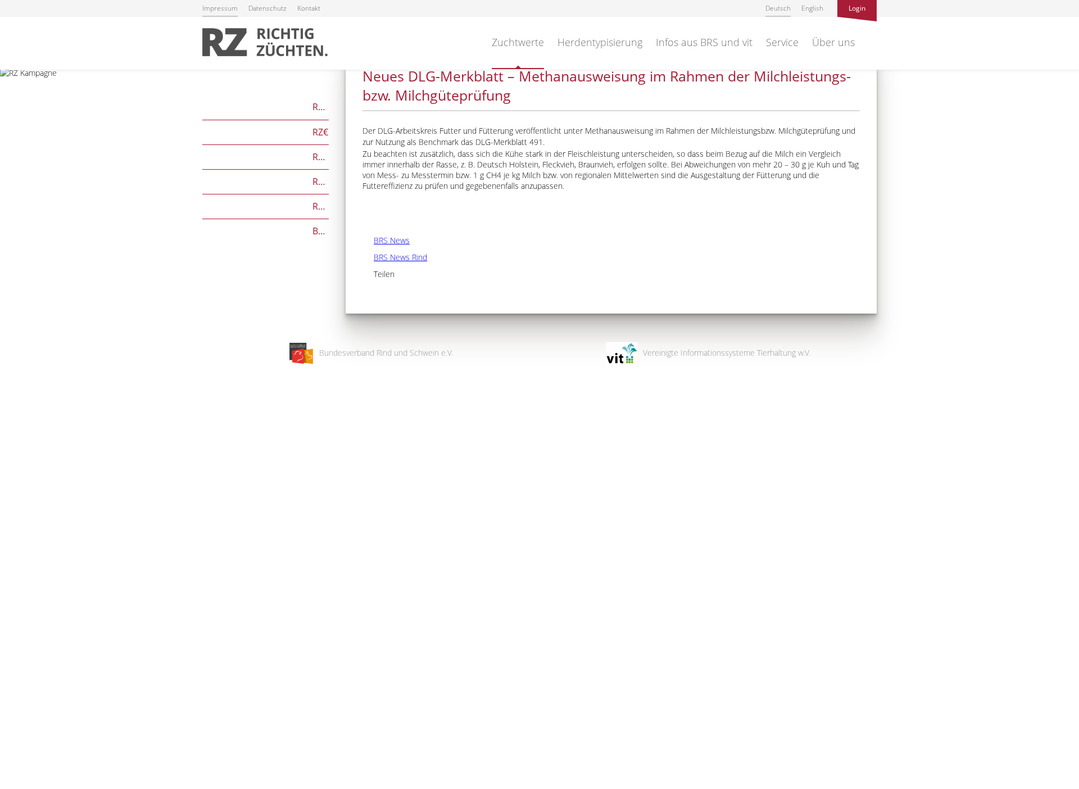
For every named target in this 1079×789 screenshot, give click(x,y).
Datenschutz (267, 8)
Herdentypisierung (599, 42)
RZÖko (265, 156)
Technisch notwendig (18, 600)
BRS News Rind (394, 257)
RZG (265, 106)
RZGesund (265, 205)
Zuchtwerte (518, 42)
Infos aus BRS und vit (704, 42)
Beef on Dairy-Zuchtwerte (265, 230)
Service (782, 42)
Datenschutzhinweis (35, 783)
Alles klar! (16, 742)
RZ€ (265, 131)
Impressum (220, 8)
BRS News (386, 240)
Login (857, 8)
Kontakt (308, 8)
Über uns (833, 42)
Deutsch (778, 8)
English (812, 8)
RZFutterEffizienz (265, 180)
